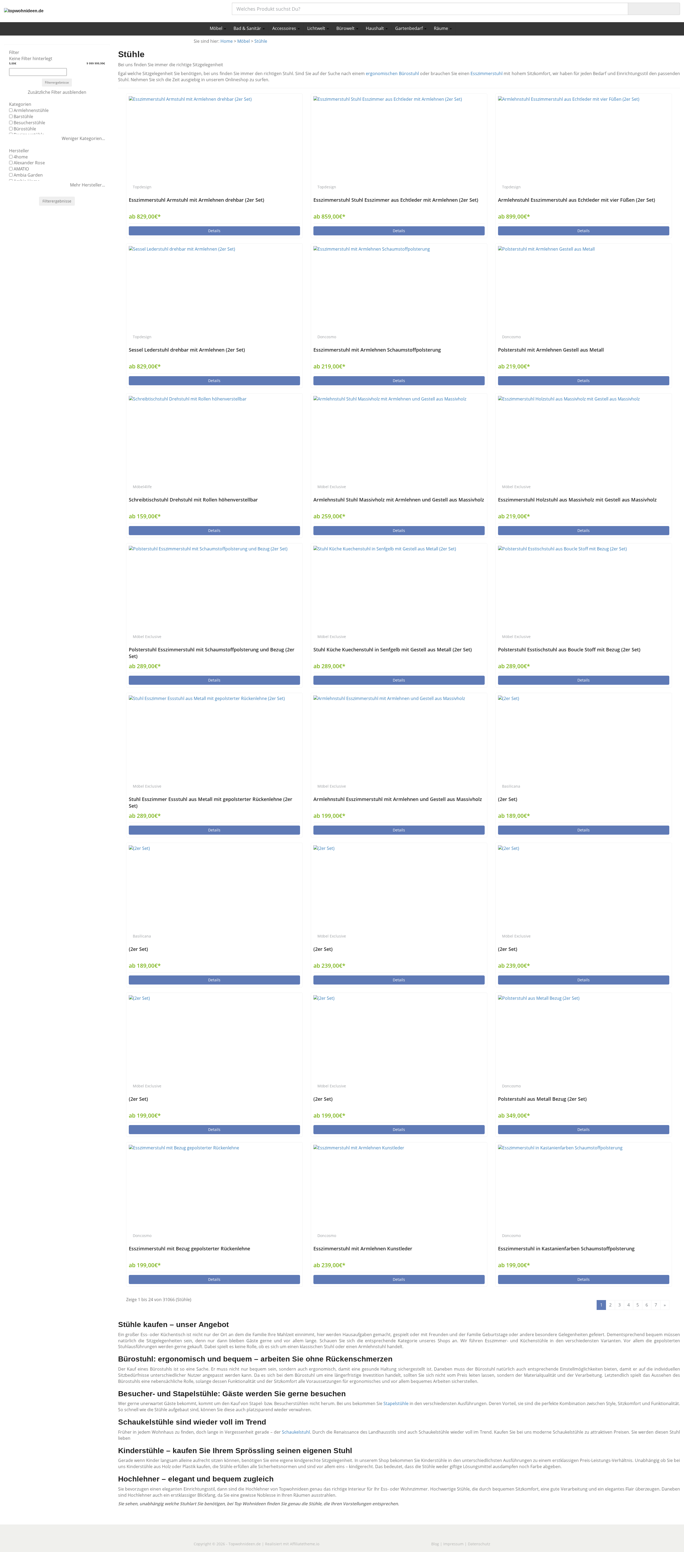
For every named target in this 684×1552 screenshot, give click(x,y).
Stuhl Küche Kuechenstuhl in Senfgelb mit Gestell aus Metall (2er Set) (392, 649)
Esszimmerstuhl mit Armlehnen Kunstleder (362, 1248)
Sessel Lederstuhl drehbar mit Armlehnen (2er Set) (187, 350)
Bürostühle (25, 129)
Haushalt (375, 28)
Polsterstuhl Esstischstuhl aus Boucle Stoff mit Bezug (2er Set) (569, 649)
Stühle (260, 41)
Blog (435, 1543)
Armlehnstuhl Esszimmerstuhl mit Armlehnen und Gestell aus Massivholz (397, 799)
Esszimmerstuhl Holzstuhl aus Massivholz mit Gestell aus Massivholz (577, 499)
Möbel (216, 28)
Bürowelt (346, 28)
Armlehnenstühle (31, 110)
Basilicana (511, 786)
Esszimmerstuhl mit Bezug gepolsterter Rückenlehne (189, 1248)
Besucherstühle (29, 123)
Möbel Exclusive (331, 486)
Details (214, 230)
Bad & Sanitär (248, 28)
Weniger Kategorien (82, 138)
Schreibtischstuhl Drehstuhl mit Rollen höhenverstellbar (193, 499)
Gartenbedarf (409, 28)
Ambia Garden (28, 175)
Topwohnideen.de (244, 1543)
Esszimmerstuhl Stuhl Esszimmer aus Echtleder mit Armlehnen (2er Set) (395, 200)
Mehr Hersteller (86, 185)
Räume (441, 28)
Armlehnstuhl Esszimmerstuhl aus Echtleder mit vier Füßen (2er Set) (576, 200)
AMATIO (21, 169)
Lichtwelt (316, 28)
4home (21, 157)
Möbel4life (142, 486)
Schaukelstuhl (296, 1432)
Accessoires (284, 28)
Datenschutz (479, 1543)
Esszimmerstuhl (487, 73)
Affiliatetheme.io (304, 1543)
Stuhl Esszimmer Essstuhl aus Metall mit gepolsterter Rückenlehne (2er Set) (210, 802)
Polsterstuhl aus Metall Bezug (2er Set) (542, 1099)
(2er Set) (507, 799)
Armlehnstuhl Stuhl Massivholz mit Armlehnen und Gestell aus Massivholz (398, 499)
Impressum (453, 1543)
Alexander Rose (29, 163)
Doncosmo (326, 336)
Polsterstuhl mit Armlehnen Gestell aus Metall (551, 350)
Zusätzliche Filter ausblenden (57, 92)
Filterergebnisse (57, 82)
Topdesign (142, 186)
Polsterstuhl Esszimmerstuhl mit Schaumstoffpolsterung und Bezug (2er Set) (211, 652)
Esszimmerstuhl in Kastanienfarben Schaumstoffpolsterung (566, 1248)
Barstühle (23, 116)
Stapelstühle (396, 1403)
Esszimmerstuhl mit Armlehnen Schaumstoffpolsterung (377, 350)
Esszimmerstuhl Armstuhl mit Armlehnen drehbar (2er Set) (196, 200)
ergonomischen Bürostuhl (392, 73)
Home (226, 41)
